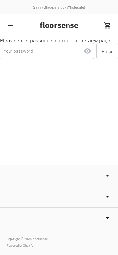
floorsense (40, 239)
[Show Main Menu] (10, 25)
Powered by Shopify (20, 245)
